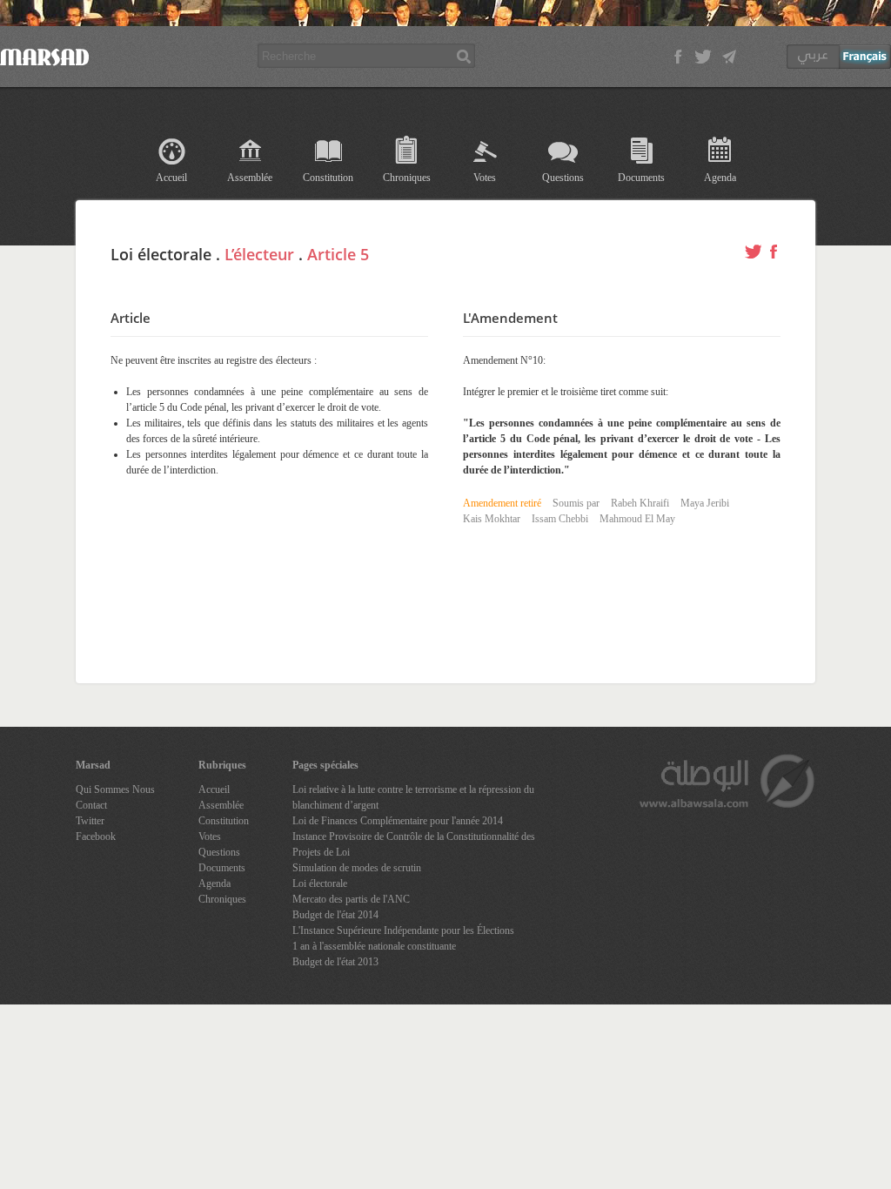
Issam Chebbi (560, 519)
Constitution (328, 177)
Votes (484, 177)
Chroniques (407, 177)
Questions (563, 177)
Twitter (90, 821)
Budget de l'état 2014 (335, 915)
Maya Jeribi (704, 503)
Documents (641, 177)
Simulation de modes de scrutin (356, 868)
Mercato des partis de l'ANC (351, 899)
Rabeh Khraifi (640, 503)
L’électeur (259, 254)
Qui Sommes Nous (115, 789)
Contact (91, 805)
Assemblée (249, 177)
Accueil (171, 177)
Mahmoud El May (637, 519)
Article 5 (338, 254)
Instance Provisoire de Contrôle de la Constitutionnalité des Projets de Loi (413, 844)
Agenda (720, 177)
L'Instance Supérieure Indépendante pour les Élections (403, 930)
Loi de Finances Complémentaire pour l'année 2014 (397, 821)
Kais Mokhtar (491, 519)
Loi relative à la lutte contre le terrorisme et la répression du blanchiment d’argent (413, 797)
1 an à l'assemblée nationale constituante (374, 946)
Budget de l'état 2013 (335, 962)
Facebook (96, 836)
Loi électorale (319, 883)
